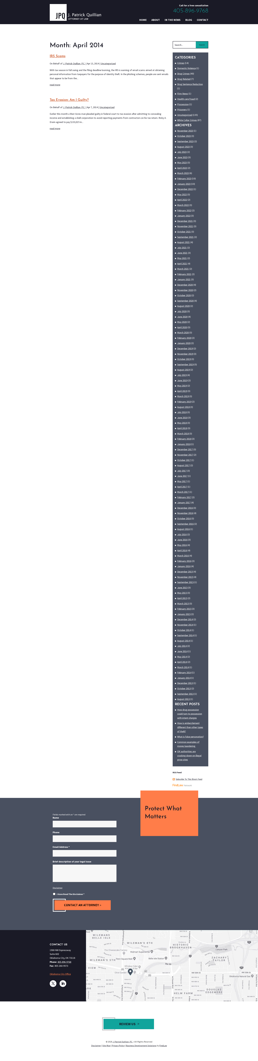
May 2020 (182, 321)
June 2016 (182, 539)
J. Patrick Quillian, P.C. (74, 63)
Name (56, 817)
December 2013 (185, 683)
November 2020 (185, 290)
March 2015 (183, 603)
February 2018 (184, 438)
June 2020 (182, 316)
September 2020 (185, 300)
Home (143, 19)
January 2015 (184, 614)
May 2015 (182, 592)
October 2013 (184, 688)
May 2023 (182, 162)
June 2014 (182, 651)
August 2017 (183, 465)
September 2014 (185, 635)
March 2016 (183, 555)
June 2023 (182, 157)
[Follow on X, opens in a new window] (53, 983)
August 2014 (183, 640)
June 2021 (182, 252)
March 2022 (183, 205)
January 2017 (184, 502)
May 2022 (182, 194)
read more (55, 84)
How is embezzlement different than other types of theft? (190, 727)
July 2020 (182, 311)
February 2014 (184, 672)
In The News (172, 19)
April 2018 (182, 428)
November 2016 (185, 513)
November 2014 (185, 624)
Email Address (61, 846)
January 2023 (184, 183)
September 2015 (185, 582)
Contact (202, 19)
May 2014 (182, 656)
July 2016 (182, 534)
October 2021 (184, 231)
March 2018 (183, 433)
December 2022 (185, 189)
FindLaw (163, 1045)
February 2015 (184, 608)
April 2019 (182, 391)
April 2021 (182, 263)
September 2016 (185, 523)
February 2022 (184, 210)
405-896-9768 (190, 11)
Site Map (106, 1045)
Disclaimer (57, 887)
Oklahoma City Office (60, 974)
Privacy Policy (118, 1045)
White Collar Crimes (187, 120)
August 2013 (183, 699)
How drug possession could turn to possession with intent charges (189, 713)
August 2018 (183, 407)
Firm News (182, 93)
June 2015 (182, 587)
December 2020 (185, 284)
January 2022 (184, 215)
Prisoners (182, 109)
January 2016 (184, 566)
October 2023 (184, 136)
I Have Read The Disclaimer (70, 894)
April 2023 (182, 167)
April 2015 (182, 598)
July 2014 (182, 645)
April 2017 (182, 486)
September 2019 (185, 364)
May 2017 (182, 481)
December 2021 (185, 221)
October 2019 (184, 359)
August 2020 (183, 306)
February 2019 (184, 401)
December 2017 (185, 449)
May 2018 (182, 422)
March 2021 (183, 268)
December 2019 (185, 348)
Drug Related (184, 79)
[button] (255, 1041)
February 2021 (184, 274)
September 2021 (185, 237)
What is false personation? (190, 736)
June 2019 (182, 380)
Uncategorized (108, 63)
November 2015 (185, 577)
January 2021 (184, 279)
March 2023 (183, 173)
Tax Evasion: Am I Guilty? (69, 100)
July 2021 (182, 247)
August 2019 (183, 369)
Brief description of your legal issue (72, 861)
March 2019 (183, 396)
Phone (56, 832)
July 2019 (182, 375)
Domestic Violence (186, 68)
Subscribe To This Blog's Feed (189, 779)
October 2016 (184, 518)
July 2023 (182, 151)
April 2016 (182, 550)
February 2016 (184, 561)
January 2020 (184, 343)
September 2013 (185, 693)
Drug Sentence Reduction (190, 84)
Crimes (180, 63)
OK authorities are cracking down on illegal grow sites (189, 755)
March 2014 (183, 667)
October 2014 (184, 630)
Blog (188, 19)
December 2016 (185, 507)
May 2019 (182, 385)
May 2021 (182, 258)
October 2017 (184, 460)
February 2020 (184, 337)
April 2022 (182, 199)
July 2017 (182, 470)
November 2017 (185, 454)
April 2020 (182, 327)
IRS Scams (57, 56)
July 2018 (182, 412)
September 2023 (185, 141)
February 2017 (184, 497)
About (155, 19)
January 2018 (184, 444)
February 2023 (184, 178)
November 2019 (185, 353)
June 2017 (182, 476)
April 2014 (182, 661)
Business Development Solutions (141, 1045)
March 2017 (183, 491)
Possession (183, 104)
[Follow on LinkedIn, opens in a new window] (63, 983)
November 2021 (185, 226)
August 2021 (183, 242)
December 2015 (185, 571)
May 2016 (182, 545)
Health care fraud (186, 98)
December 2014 (185, 619)
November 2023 (185, 130)
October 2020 (184, 295)
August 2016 (183, 529)
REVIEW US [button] (127, 1024)
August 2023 (183, 146)
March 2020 (183, 332)
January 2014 (184, 677)
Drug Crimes (183, 73)
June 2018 (182, 417)
